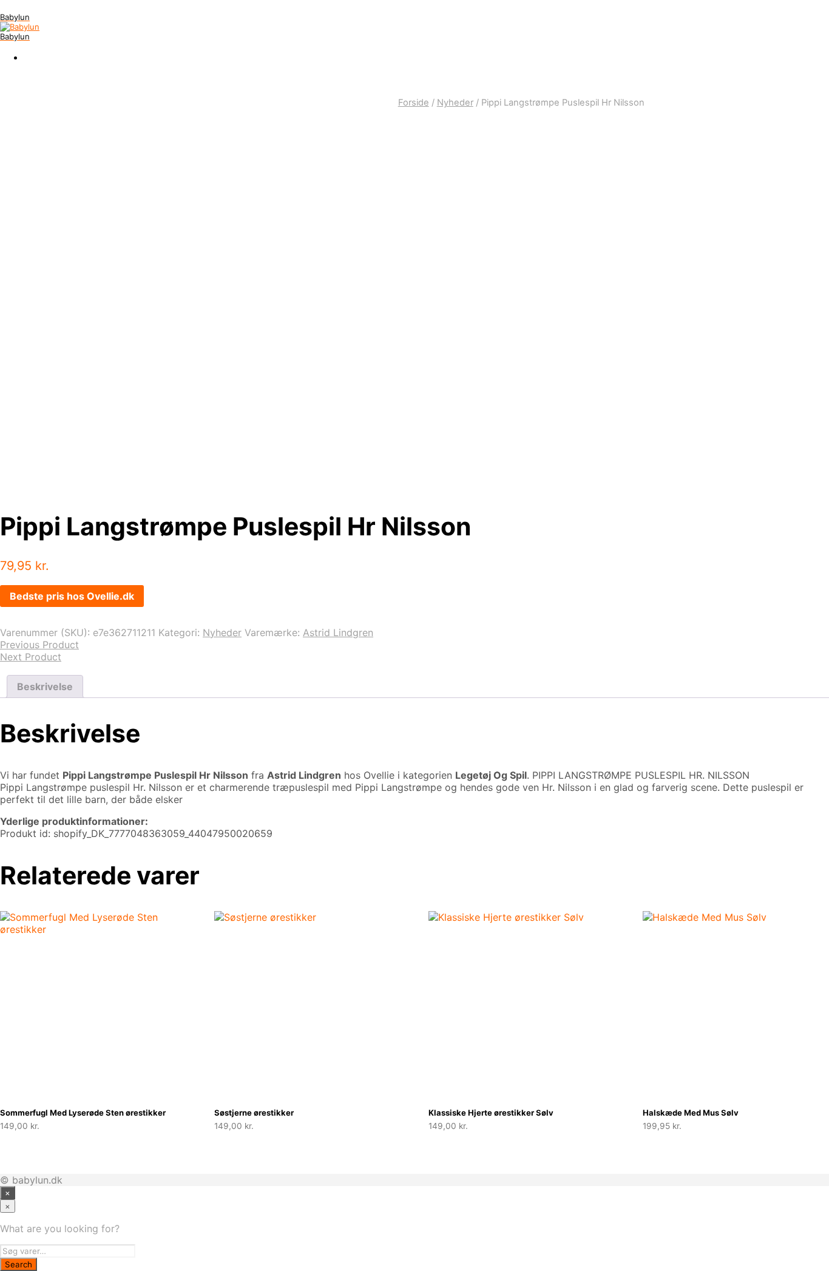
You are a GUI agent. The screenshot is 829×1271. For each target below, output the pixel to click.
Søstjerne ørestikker (254, 1112)
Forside (413, 102)
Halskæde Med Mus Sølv (691, 1112)
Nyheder (455, 102)
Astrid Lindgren (338, 632)
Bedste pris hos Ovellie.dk (72, 596)
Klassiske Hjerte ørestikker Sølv (490, 1112)
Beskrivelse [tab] (45, 686)
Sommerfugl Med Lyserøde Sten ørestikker (83, 1112)
